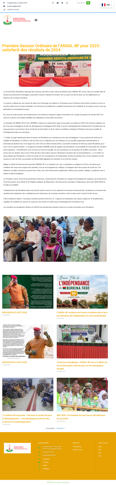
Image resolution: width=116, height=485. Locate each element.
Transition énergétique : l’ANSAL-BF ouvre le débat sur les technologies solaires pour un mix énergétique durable (82, 365)
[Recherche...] (88, 3)
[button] (36, 20)
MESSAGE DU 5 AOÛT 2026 (14, 312)
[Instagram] (67, 3)
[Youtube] (57, 3)
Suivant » (61, 428)
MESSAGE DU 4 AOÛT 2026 (14, 362)
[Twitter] (62, 3)
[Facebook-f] (53, 3)
